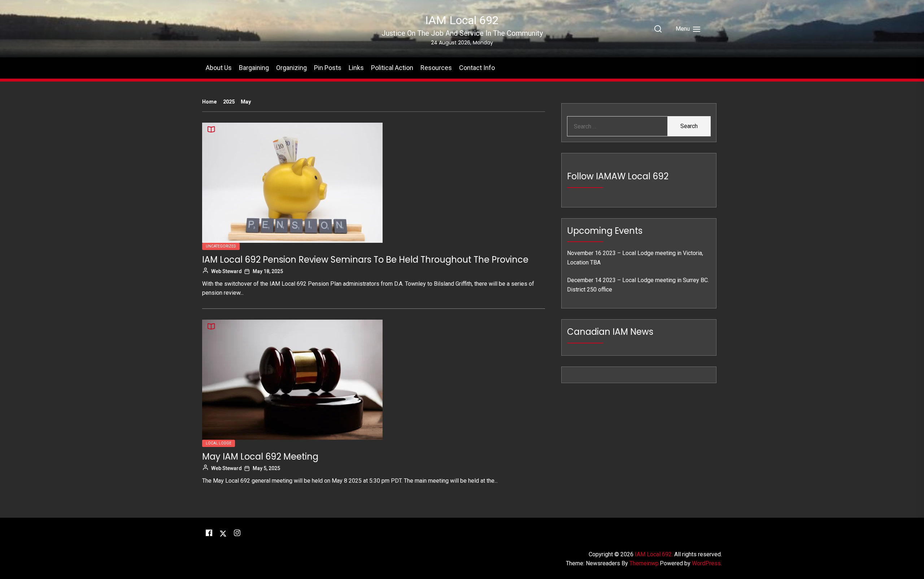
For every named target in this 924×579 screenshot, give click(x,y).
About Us (219, 67)
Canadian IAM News (610, 332)
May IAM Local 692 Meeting (260, 456)
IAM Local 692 (462, 20)
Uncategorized (221, 246)
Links (356, 67)
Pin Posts (327, 67)
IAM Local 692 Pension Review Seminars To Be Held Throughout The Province (365, 260)
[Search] (658, 29)
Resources (436, 67)
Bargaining (254, 67)
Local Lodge (218, 443)
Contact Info (477, 67)
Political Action (392, 67)
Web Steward (226, 271)
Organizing (291, 67)
